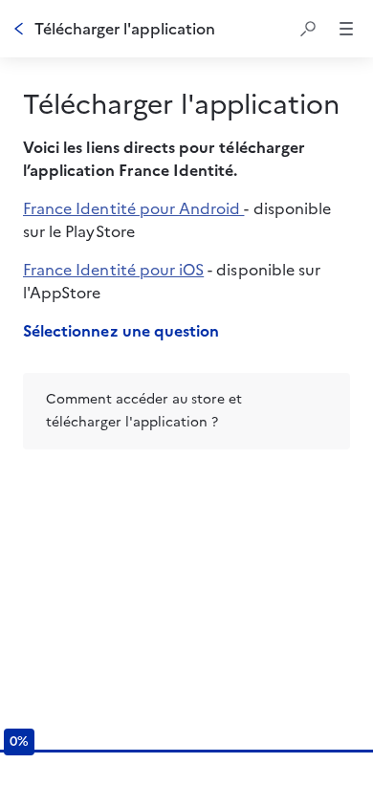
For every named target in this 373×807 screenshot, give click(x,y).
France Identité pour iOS (113, 269)
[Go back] (19, 28)
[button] (307, 28)
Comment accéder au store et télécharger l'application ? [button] (144, 410)
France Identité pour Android (133, 208)
